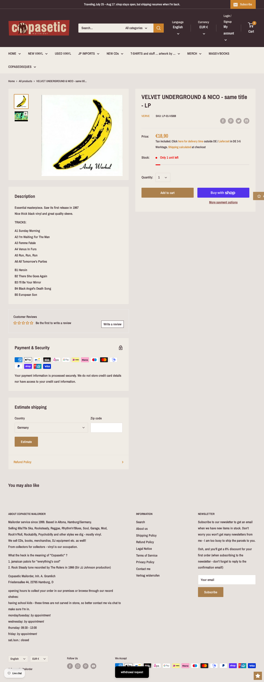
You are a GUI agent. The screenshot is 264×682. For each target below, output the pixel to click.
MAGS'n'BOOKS (219, 53)
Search (140, 522)
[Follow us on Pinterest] (85, 666)
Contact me (143, 568)
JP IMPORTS (86, 53)
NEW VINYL (35, 53)
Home (11, 81)
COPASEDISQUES (20, 66)
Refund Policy (22, 462)
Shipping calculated (179, 147)
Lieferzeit (224, 141)
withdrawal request (132, 672)
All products (25, 81)
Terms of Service (146, 555)
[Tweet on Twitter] (239, 121)
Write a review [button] (112, 324)
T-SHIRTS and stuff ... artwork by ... (153, 53)
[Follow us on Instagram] (78, 666)
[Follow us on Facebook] (70, 666)
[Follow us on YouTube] (93, 666)
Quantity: (147, 177)
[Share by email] (246, 121)
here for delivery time (190, 141)
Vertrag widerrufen (148, 575)
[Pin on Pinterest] (231, 121)
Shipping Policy (146, 535)
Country (20, 418)
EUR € (35, 659)
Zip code (96, 418)
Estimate (26, 441)
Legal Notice (144, 548)
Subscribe (246, 4)
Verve (145, 116)
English (15, 659)
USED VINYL (63, 53)
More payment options (223, 202)
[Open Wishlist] (258, 676)
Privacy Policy (145, 562)
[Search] (158, 28)
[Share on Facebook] (223, 121)
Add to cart (167, 193)
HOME (12, 53)
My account (229, 29)
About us (142, 528)
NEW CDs (113, 53)
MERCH (192, 53)
